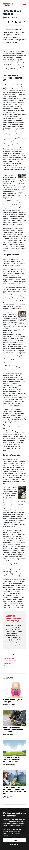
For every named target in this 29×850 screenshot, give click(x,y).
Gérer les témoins (14, 844)
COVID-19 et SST (9, 658)
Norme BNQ (7, 663)
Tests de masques (9, 666)
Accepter (14, 840)
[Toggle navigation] (24, 4)
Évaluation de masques (10, 661)
